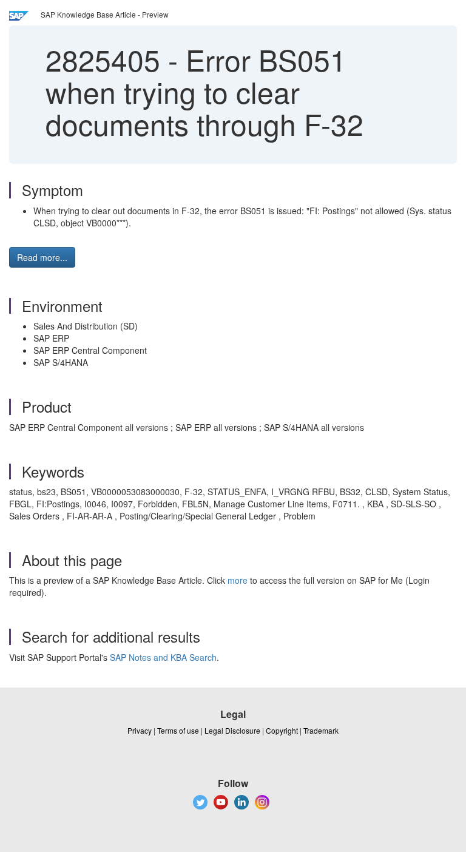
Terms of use (178, 730)
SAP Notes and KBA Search (163, 657)
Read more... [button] (42, 257)
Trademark (321, 730)
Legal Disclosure (232, 730)
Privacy (139, 730)
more (238, 580)
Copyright (282, 730)
